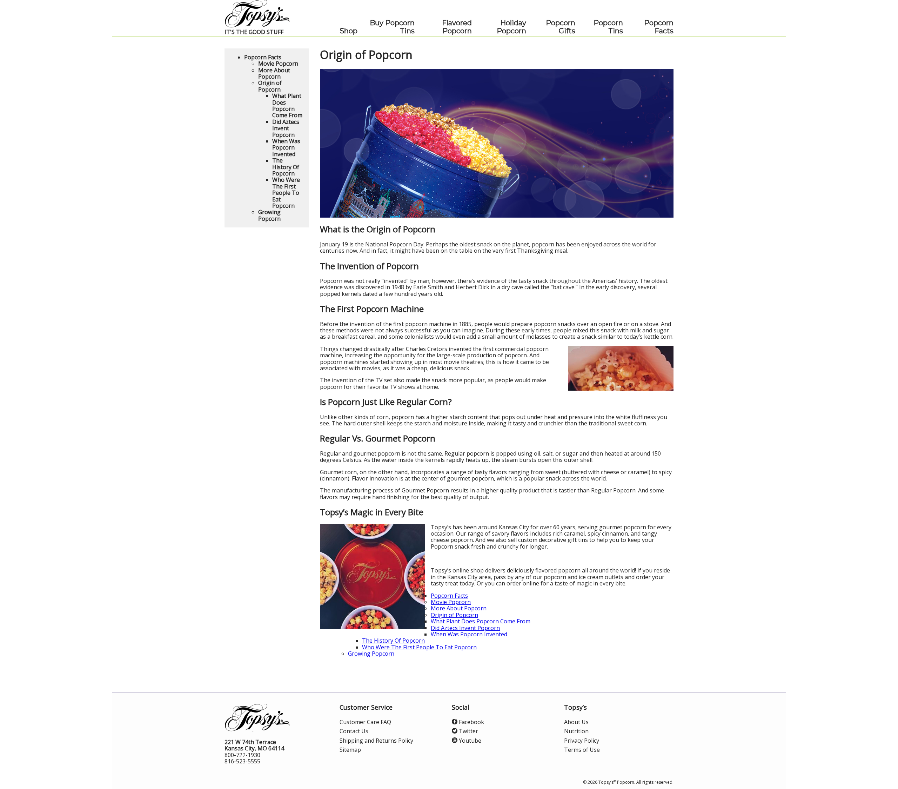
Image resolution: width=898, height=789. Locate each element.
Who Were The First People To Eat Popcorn (419, 647)
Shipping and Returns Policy (376, 740)
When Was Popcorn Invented (469, 634)
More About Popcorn (459, 608)
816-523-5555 (242, 761)
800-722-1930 (242, 755)
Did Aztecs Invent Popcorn (465, 628)
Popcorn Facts (659, 27)
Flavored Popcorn (457, 27)
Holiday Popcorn (511, 27)
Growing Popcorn (371, 653)
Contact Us (354, 731)
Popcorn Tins (608, 27)
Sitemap (350, 750)
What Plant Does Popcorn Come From (480, 621)
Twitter (467, 731)
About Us (576, 722)
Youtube (469, 740)
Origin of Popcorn (454, 615)
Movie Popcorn (451, 602)
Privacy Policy (581, 740)
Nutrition (576, 731)
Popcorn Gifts (560, 27)
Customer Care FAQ (365, 722)
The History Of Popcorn (393, 640)
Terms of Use (582, 750)
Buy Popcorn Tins (392, 27)
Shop (348, 31)
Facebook (470, 722)
